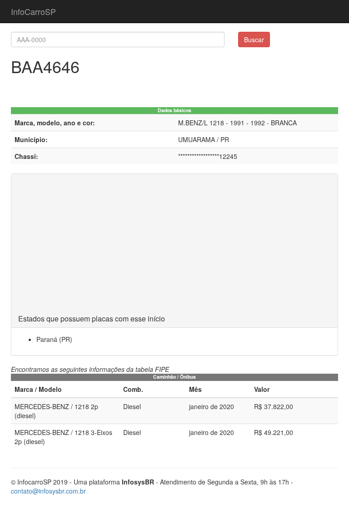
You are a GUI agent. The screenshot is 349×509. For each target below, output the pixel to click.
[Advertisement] (174, 246)
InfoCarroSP (33, 11)
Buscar (254, 39)
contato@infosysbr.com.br (48, 490)
